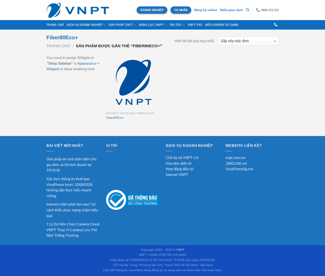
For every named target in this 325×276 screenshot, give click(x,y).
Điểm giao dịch (231, 10)
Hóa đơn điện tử (179, 163)
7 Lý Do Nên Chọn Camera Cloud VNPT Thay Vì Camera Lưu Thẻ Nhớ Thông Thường (72, 229)
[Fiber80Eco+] (133, 82)
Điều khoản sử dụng (222, 24)
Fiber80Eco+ (115, 117)
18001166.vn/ (236, 163)
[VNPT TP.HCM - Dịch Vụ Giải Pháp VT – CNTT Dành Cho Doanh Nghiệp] (78, 10)
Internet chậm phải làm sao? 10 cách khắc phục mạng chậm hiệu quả (72, 209)
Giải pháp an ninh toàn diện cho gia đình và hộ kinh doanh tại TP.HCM (71, 164)
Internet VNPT (177, 175)
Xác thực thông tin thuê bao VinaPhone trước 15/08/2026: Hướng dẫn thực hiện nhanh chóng (69, 187)
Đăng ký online (205, 10)
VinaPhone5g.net (239, 169)
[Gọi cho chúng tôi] (275, 25)
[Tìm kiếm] (247, 10)
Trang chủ (55, 24)
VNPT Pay (195, 24)
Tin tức (176, 24)
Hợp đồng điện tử (180, 169)
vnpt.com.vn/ (235, 158)
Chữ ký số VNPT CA (182, 158)
